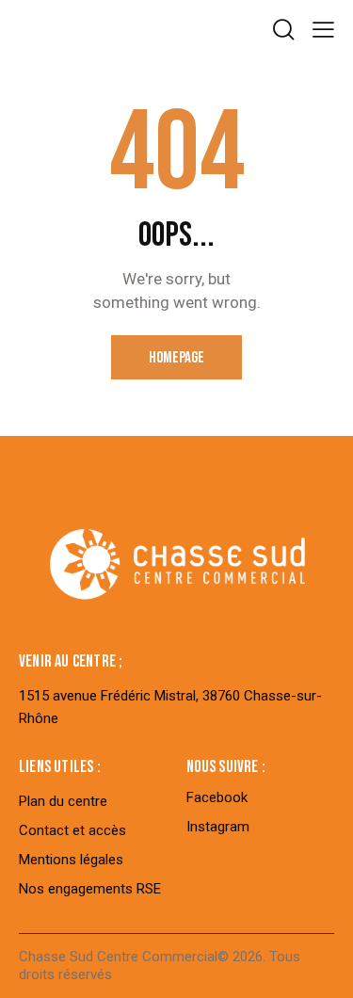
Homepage (176, 357)
